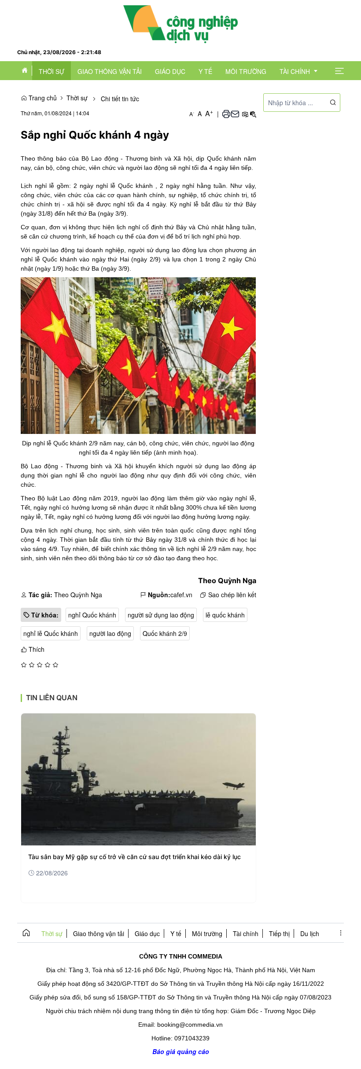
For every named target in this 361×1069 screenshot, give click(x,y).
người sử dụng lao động (161, 614)
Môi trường (207, 933)
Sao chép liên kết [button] (232, 594)
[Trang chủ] (180, 23)
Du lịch (309, 933)
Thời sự (77, 97)
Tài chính (245, 933)
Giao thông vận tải (98, 933)
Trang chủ (42, 97)
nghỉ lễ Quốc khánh (50, 633)
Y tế (175, 933)
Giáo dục (147, 933)
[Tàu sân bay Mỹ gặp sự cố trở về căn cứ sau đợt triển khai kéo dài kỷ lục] (138, 779)
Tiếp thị (279, 933)
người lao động (110, 633)
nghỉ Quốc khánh (92, 614)
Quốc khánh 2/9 (165, 633)
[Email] (235, 113)
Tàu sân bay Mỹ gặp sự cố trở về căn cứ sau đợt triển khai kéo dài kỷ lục (134, 856)
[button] (339, 70)
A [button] (191, 114)
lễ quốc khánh (225, 614)
